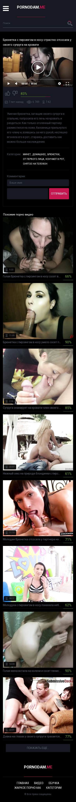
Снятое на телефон (35, 163)
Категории (54, 787)
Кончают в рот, (55, 159)
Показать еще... (38, 747)
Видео (38, 783)
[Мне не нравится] (15, 94)
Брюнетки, (53, 154)
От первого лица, (34, 159)
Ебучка (54, 783)
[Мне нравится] (7, 94)
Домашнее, (39, 154)
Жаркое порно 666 (27, 787)
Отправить (59, 193)
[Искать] (70, 23)
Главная (23, 783)
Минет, (27, 154)
